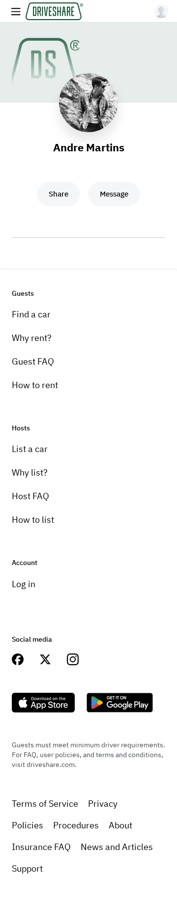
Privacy (103, 803)
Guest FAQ (33, 361)
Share (58, 193)
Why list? (30, 472)
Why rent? (32, 337)
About (120, 825)
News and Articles (117, 846)
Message (114, 193)
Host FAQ (30, 496)
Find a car (31, 314)
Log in (23, 584)
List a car (30, 448)
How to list (33, 519)
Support (27, 868)
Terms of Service (45, 803)
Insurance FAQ (41, 846)
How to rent (35, 385)
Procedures (76, 825)
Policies (27, 825)
